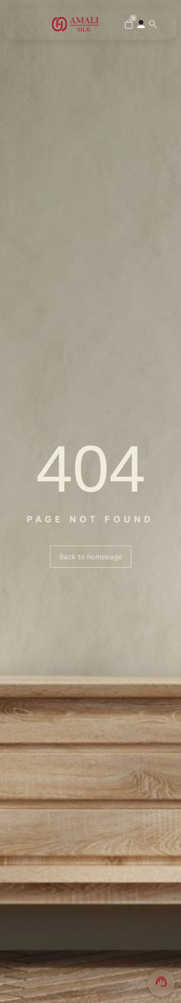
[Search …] (153, 24)
